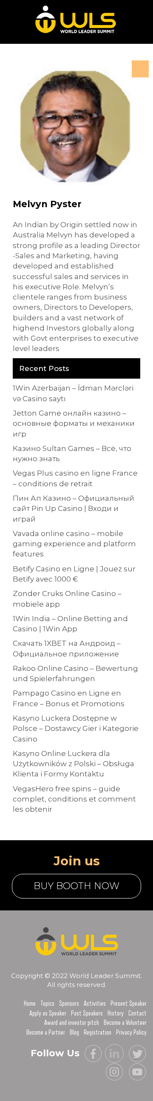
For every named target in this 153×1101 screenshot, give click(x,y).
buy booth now (76, 886)
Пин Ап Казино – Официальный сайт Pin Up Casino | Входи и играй (73, 508)
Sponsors (69, 1003)
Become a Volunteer (125, 1022)
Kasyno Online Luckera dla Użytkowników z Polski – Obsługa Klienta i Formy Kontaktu (73, 764)
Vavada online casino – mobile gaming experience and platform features (74, 544)
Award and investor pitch (71, 1022)
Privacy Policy (131, 1032)
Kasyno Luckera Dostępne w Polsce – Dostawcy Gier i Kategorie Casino (76, 728)
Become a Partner (45, 1032)
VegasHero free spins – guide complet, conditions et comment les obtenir (74, 799)
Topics (47, 1003)
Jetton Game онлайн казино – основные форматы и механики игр (74, 423)
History (116, 1013)
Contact (137, 1013)
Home (30, 1003)
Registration (97, 1032)
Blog (74, 1032)
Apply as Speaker (47, 1013)
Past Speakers (87, 1013)
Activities (95, 1003)
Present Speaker (128, 1003)
